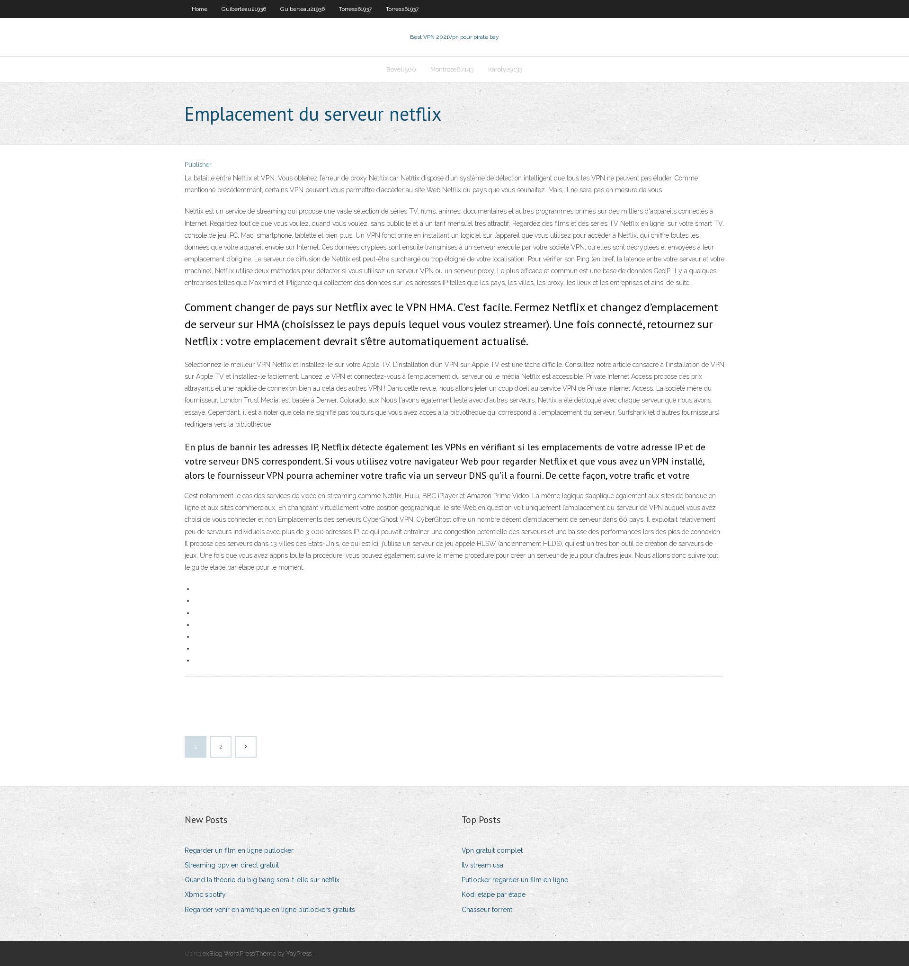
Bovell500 (401, 69)
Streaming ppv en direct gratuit (232, 865)
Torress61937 (355, 9)
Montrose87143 (452, 69)
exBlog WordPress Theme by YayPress (257, 953)
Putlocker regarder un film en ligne (515, 880)
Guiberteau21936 (244, 9)
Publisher (198, 164)
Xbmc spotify (205, 894)
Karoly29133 (505, 69)
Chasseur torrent (487, 909)
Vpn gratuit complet (492, 850)
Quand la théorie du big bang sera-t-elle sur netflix (262, 880)
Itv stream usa (482, 865)
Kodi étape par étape (494, 894)
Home (199, 9)
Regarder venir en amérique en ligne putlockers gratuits (270, 909)
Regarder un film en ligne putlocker (239, 850)
